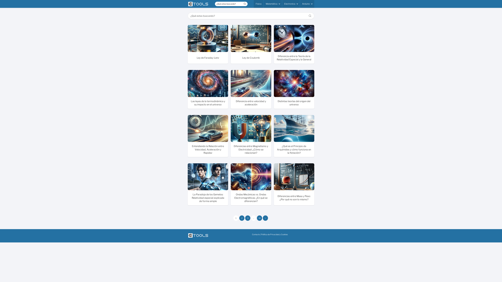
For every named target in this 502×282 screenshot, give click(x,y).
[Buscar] (244, 4)
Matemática (271, 4)
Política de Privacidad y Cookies (274, 234)
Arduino (306, 4)
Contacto (256, 234)
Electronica (289, 4)
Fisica (258, 4)
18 (260, 218)
